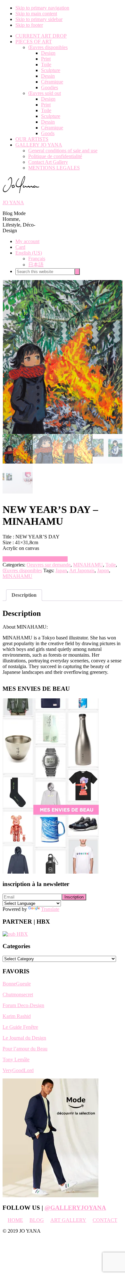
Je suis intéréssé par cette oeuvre (35, 559)
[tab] (24, 595)
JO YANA (13, 202)
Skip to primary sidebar (39, 19)
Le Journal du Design (24, 1038)
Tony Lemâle (16, 1059)
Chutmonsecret (18, 994)
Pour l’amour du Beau (25, 1048)
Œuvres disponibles (22, 570)
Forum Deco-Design (23, 1005)
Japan (61, 570)
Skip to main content (36, 13)
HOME (15, 1220)
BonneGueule (17, 983)
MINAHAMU (88, 564)
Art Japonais (82, 570)
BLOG (36, 1220)
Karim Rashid (17, 1016)
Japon (103, 570)
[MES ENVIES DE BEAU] (51, 872)
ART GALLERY (68, 1220)
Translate (50, 909)
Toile (110, 564)
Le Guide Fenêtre (20, 1027)
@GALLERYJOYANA (75, 1207)
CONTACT (105, 1220)
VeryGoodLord (18, 1070)
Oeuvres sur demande (49, 564)
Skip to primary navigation (42, 8)
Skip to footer (29, 25)
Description (24, 595)
